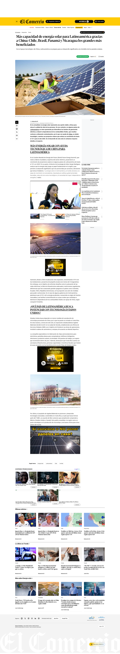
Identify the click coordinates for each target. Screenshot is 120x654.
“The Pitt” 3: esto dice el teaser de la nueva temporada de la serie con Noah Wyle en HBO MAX (94, 567)
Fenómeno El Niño (39, 27)
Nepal (85, 27)
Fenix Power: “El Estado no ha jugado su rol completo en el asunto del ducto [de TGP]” (25, 602)
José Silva (86, 573)
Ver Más (61, 463)
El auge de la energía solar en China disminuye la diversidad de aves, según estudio (48, 602)
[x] (25, 618)
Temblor (64, 27)
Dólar (89, 27)
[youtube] (32, 618)
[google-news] (39, 618)
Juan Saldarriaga (19, 608)
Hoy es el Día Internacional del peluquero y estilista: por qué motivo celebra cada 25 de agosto (48, 567)
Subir (100, 626)
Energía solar (40, 463)
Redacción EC (35, 121)
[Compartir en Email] (16, 135)
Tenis (16, 528)
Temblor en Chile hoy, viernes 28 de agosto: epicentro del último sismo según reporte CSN (71, 532)
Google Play (64, 618)
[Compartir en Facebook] (16, 128)
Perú (16, 597)
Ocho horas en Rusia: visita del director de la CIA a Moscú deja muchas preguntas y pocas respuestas (90, 209)
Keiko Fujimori (70, 27)
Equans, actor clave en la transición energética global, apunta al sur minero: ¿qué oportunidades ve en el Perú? (94, 602)
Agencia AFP (41, 608)
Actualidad (40, 597)
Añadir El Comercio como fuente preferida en (92, 32)
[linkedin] (35, 618)
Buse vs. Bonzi (49, 27)
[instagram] (28, 618)
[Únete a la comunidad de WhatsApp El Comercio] (82, 56)
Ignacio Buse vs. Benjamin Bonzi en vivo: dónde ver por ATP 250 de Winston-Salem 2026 (48, 532)
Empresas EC (79, 27)
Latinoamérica (49, 463)
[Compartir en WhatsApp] (16, 125)
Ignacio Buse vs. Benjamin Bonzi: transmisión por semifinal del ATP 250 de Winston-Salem (25, 532)
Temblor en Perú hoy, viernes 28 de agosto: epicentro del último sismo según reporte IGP (94, 532)
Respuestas (86, 528)
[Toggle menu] (16, 21)
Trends (16, 563)
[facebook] (22, 618)
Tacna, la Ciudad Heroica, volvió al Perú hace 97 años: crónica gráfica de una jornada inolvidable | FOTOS (91, 200)
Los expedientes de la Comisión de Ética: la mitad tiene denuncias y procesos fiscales (91, 192)
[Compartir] (16, 122)
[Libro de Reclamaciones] (101, 618)
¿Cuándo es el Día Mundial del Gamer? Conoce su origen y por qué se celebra (24, 567)
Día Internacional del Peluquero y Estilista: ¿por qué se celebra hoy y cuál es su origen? (71, 567)
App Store (56, 618)
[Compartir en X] (16, 132)
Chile (56, 463)
